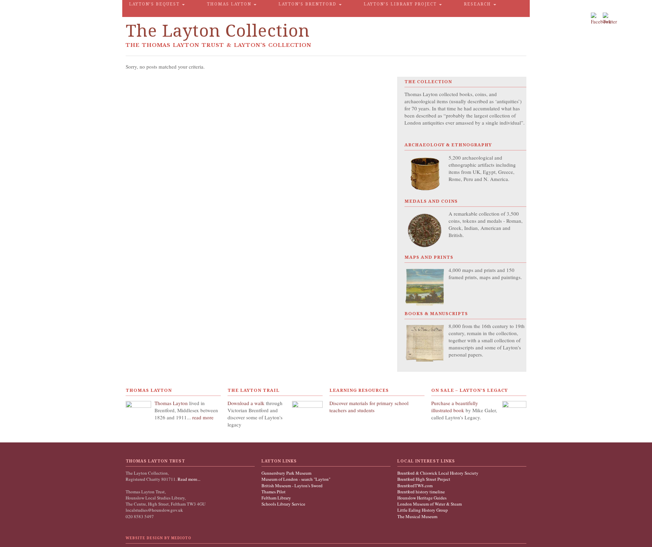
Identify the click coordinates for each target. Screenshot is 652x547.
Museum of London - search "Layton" (295, 479)
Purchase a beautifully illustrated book (454, 407)
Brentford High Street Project (423, 479)
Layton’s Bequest (155, 4)
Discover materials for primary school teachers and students (369, 407)
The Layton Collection (218, 31)
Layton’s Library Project (401, 4)
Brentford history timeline (421, 492)
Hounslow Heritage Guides (422, 498)
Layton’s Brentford (308, 4)
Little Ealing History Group (422, 510)
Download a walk (247, 403)
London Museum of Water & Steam (429, 504)
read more (203, 417)
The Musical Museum (417, 516)
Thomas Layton (230, 4)
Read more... (188, 479)
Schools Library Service (283, 504)
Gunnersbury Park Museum (286, 473)
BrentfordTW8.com (415, 485)
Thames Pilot (273, 492)
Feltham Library (276, 498)
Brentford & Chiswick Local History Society (437, 473)
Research (478, 4)
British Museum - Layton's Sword (292, 485)
